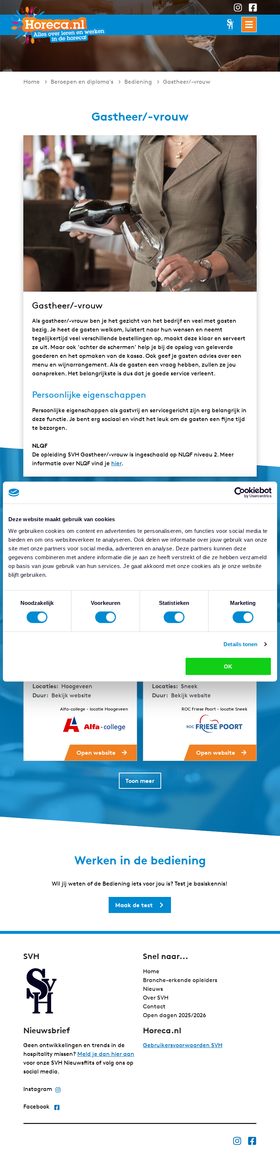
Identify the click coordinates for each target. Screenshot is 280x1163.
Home (151, 971)
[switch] (105, 617)
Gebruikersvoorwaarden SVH (182, 1045)
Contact (154, 1006)
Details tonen (240, 644)
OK (228, 666)
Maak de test (134, 905)
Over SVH (155, 997)
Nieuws (153, 988)
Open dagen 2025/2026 (174, 1015)
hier (116, 463)
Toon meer (140, 780)
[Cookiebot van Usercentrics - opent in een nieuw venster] (240, 492)
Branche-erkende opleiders (180, 980)
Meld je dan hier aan (105, 1053)
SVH (58, 24)
